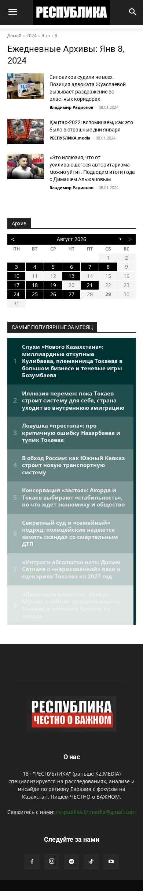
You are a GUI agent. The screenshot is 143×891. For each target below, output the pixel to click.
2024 (31, 35)
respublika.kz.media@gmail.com (96, 811)
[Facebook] (32, 861)
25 (35, 294)
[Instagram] (51, 861)
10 (16, 275)
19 (53, 285)
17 (16, 285)
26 (53, 294)
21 (90, 285)
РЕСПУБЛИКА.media (70, 138)
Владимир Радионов (72, 107)
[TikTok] (91, 861)
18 (35, 285)
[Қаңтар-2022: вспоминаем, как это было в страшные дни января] (25, 131)
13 (71, 275)
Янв (45, 35)
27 (71, 294)
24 (16, 294)
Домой (14, 35)
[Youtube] (111, 861)
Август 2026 (71, 239)
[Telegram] (71, 861)
